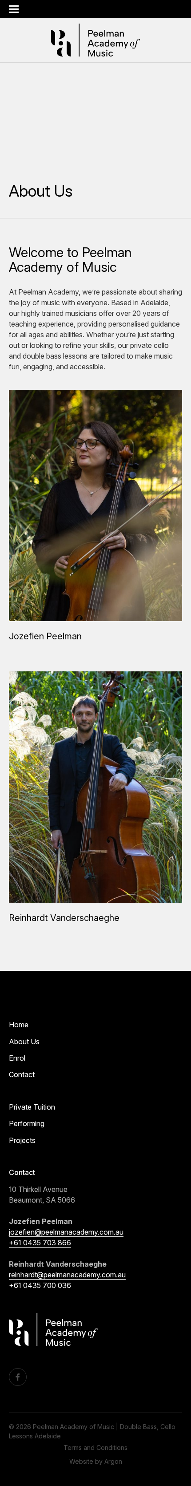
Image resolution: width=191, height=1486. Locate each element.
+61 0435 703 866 (40, 1242)
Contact (22, 1074)
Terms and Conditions (95, 1447)
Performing (26, 1123)
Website (81, 1461)
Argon (113, 1461)
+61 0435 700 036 (40, 1285)
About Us (24, 1041)
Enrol (17, 1058)
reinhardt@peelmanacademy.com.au (67, 1274)
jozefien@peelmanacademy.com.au (66, 1232)
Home (18, 1024)
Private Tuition (32, 1106)
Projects (22, 1140)
